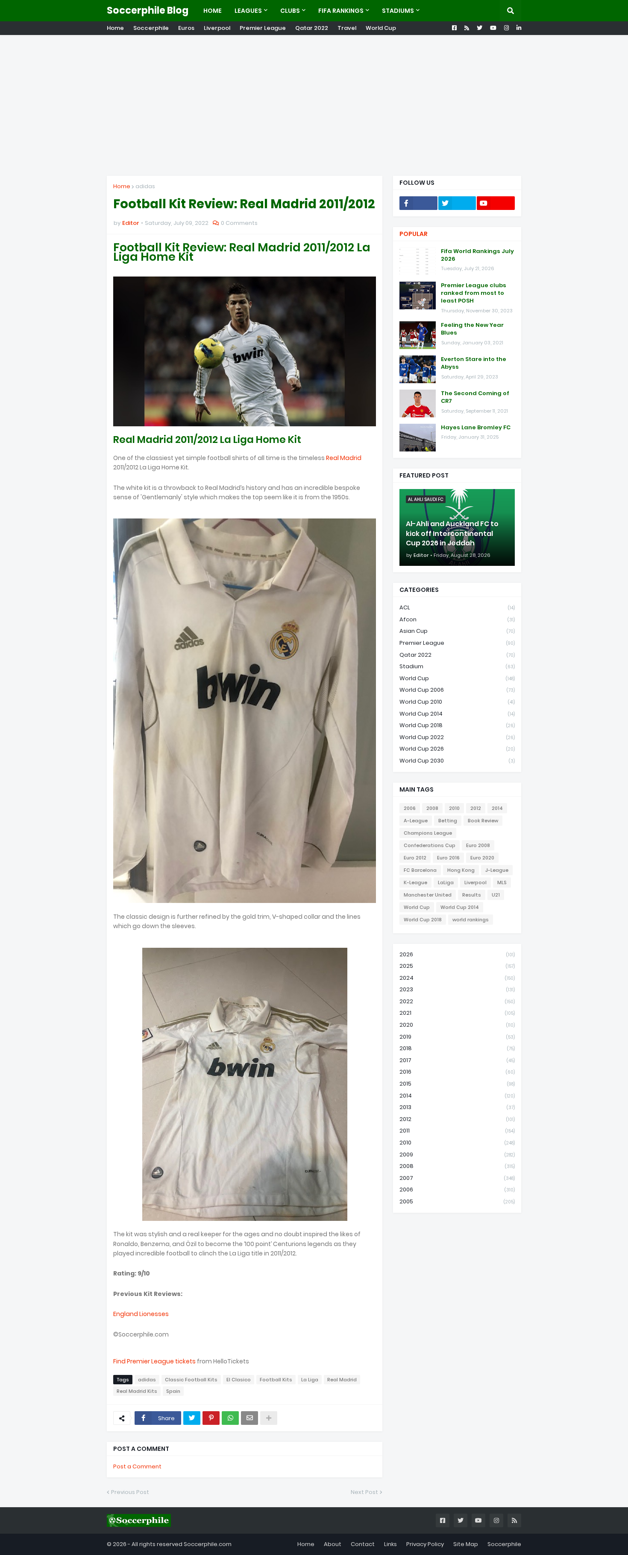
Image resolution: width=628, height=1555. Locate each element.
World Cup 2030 (457, 761)
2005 (457, 1201)
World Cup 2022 (457, 737)
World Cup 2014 (457, 714)
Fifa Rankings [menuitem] (341, 10)
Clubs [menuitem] (290, 10)
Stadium (457, 666)
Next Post (364, 1492)
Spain (173, 1391)
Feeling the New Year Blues (472, 329)
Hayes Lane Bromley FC (476, 427)
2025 (457, 966)
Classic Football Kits (191, 1379)
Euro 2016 (448, 857)
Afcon (457, 619)
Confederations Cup (429, 845)
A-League (416, 820)
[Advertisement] (314, 105)
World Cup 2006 (457, 690)
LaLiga (446, 882)
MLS (502, 882)
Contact (363, 1544)
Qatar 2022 (311, 28)
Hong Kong (461, 870)
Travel (346, 28)
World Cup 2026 (457, 749)
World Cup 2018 (457, 725)
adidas (145, 186)
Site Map (465, 1544)
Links (390, 1544)
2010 (454, 808)
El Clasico (238, 1379)
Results (471, 894)
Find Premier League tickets (154, 1361)
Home (115, 28)
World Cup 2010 (457, 702)
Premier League (263, 28)
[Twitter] (191, 1418)
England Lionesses (141, 1314)
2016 (457, 1072)
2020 (457, 1025)
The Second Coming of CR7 (475, 397)
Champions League (428, 833)
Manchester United (428, 894)
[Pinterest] (211, 1418)
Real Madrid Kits (137, 1391)
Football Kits (276, 1379)
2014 (497, 808)
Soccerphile (151, 28)
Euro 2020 (482, 857)
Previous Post (130, 1492)
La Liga (309, 1379)
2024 (457, 978)
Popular (413, 234)
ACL (457, 607)
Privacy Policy (425, 1544)
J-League (496, 870)
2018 (457, 1048)
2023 (457, 989)
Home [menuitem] (212, 10)
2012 (475, 808)
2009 (457, 1154)
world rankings (470, 919)
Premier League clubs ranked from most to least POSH (473, 293)
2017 (457, 1060)
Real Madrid (343, 458)
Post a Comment (137, 1466)
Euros (186, 28)
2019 (457, 1037)
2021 (457, 1013)
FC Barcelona (420, 870)
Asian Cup (457, 631)
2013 (457, 1107)
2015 (457, 1084)
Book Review (483, 820)
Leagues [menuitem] (248, 10)
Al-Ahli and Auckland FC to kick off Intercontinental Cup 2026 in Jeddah (452, 533)
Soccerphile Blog (147, 10)
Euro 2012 (415, 857)
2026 (457, 954)
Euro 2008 (478, 845)
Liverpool (217, 28)
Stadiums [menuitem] (398, 10)
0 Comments (239, 223)
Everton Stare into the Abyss (473, 363)
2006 (410, 808)
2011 (457, 1131)
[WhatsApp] (230, 1418)
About (332, 1544)
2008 (432, 808)
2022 (457, 1001)
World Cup (381, 28)
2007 (457, 1178)
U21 (496, 894)
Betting (447, 820)
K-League (415, 882)
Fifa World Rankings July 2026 (477, 255)
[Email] (249, 1418)
